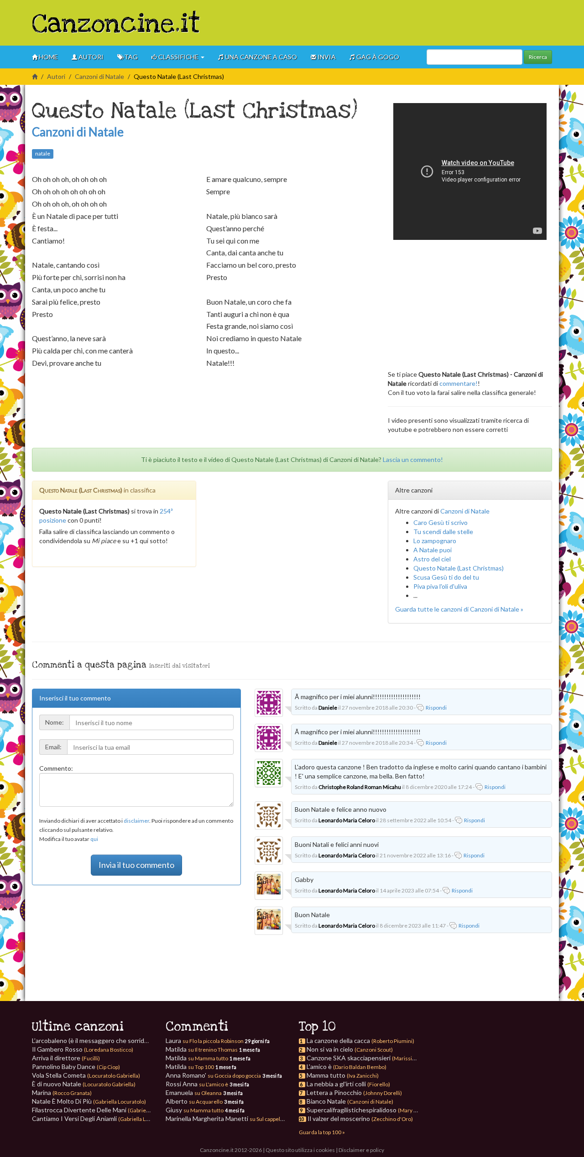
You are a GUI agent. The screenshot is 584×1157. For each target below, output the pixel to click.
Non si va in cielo (330, 1049)
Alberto (194, 1101)
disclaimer (136, 820)
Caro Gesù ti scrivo (440, 522)
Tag (130, 57)
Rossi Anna (197, 1084)
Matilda (202, 1049)
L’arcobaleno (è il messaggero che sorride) (110, 1040)
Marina (62, 1092)
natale (42, 153)
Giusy (195, 1110)
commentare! (458, 383)
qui (94, 838)
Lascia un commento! (413, 459)
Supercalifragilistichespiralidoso (351, 1110)
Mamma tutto (326, 1075)
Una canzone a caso (260, 57)
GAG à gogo (377, 57)
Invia (326, 57)
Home (47, 57)
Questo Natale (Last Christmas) (458, 568)
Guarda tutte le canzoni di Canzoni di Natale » (459, 609)
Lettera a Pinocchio (334, 1092)
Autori (90, 57)
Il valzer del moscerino (339, 1118)
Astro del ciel (432, 559)
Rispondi (436, 707)
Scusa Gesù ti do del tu (446, 577)
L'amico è (319, 1066)
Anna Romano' (213, 1075)
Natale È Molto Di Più (89, 1101)
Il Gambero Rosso (82, 1049)
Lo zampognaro (434, 541)
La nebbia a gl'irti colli (336, 1084)
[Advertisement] (386, 22)
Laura (205, 1040)
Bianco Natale (326, 1101)
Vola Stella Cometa (86, 1075)
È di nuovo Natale (84, 1084)
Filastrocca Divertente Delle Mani (106, 1110)
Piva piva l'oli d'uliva (440, 586)
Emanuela (194, 1092)
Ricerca (538, 56)
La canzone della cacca (338, 1040)
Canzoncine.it (116, 24)
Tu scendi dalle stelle (443, 531)
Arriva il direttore (66, 1058)
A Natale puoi (432, 550)
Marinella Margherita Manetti (225, 1118)
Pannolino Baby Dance (76, 1066)
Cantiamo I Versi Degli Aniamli (101, 1118)
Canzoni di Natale (99, 76)
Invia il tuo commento (136, 865)
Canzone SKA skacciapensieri (349, 1058)
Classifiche (178, 57)
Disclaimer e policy (361, 1150)
